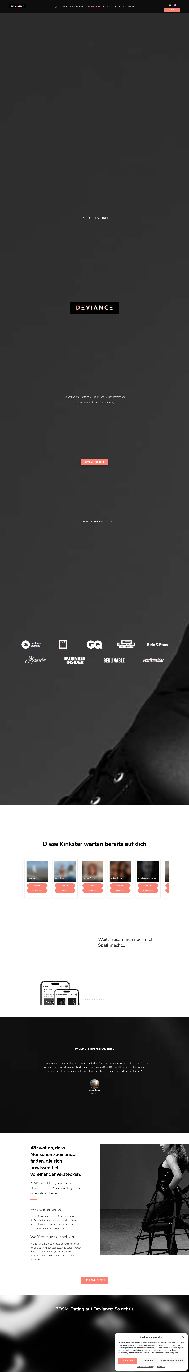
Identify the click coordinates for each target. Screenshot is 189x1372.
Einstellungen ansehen (172, 1360)
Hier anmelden (94, 1280)
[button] (183, 1337)
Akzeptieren (127, 1360)
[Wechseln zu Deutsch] (170, 5)
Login (64, 7)
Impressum (161, 1367)
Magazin (120, 7)
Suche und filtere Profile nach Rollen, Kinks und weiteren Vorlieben (127, 945)
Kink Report (77, 7)
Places (107, 7)
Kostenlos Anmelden (94, 462)
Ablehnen (148, 1360)
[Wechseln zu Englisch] (175, 5)
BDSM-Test (93, 7)
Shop (131, 7)
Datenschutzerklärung (145, 1367)
